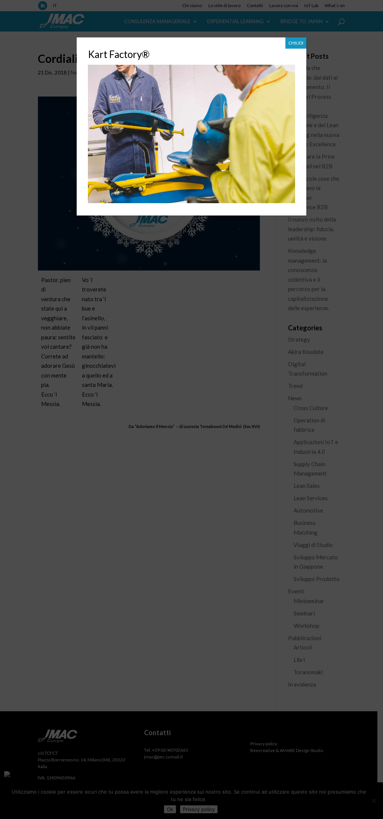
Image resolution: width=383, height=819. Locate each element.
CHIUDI (295, 43)
